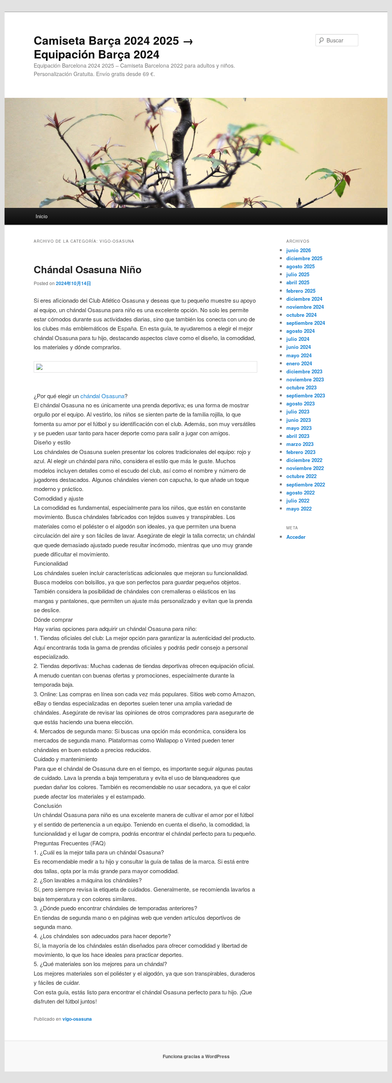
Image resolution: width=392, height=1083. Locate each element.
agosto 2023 (300, 403)
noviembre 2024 (305, 306)
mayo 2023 (299, 427)
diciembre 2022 (304, 460)
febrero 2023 (300, 452)
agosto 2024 (300, 330)
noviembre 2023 (305, 379)
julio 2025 (297, 274)
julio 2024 (297, 338)
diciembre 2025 (304, 258)
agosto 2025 (300, 266)
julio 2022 (297, 500)
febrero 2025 (300, 290)
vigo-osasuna (77, 1018)
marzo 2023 (300, 443)
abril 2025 (297, 282)
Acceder (295, 536)
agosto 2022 (300, 492)
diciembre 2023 (304, 371)
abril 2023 (297, 435)
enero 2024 (299, 363)
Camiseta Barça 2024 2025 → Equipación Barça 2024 (114, 47)
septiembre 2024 (305, 322)
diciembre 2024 (304, 298)
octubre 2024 (301, 314)
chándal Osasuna (102, 396)
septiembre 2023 (305, 395)
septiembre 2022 (305, 484)
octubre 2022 (301, 476)
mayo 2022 (299, 508)
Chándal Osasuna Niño (88, 269)
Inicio (41, 216)
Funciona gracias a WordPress (196, 1056)
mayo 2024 (299, 355)
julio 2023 (297, 411)
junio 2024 (298, 346)
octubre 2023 (301, 387)
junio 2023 (298, 419)
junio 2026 (298, 250)
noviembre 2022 (305, 468)
